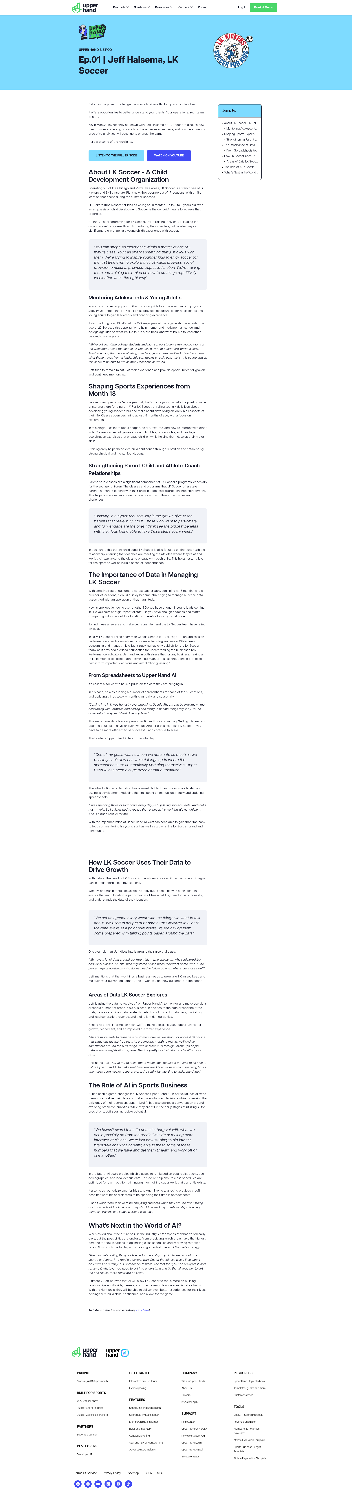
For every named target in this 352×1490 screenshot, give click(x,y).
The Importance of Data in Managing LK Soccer (241, 145)
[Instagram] (88, 1484)
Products (119, 7)
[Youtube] (98, 1484)
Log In (242, 7)
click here (142, 1310)
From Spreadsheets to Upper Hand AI (242, 150)
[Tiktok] (128, 1484)
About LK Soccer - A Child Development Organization (241, 123)
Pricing (203, 7)
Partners (183, 7)
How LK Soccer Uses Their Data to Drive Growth (241, 156)
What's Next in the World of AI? (241, 172)
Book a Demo (263, 7)
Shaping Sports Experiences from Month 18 (241, 134)
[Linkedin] (108, 1484)
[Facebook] (78, 1484)
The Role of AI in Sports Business (241, 167)
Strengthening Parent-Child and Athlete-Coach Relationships (242, 139)
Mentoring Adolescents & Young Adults (242, 128)
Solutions (140, 7)
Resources (162, 7)
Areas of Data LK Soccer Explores (242, 161)
